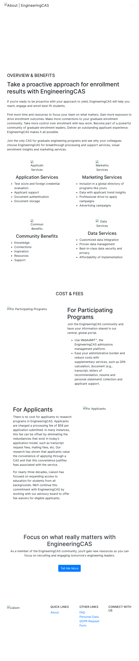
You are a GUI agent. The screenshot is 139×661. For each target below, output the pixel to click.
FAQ (82, 612)
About (54, 612)
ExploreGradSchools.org (85, 647)
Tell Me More (69, 568)
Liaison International (51, 647)
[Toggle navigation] (132, 5)
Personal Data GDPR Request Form (89, 621)
